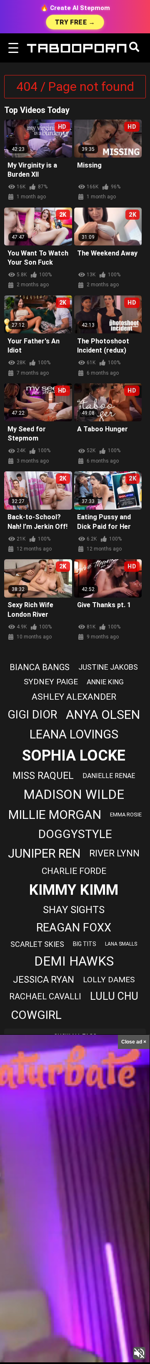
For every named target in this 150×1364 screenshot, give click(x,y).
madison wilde (73, 794)
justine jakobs (108, 667)
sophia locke (73, 755)
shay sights (74, 910)
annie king (105, 682)
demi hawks (74, 961)
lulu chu (114, 996)
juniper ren (44, 853)
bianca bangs (40, 667)
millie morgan (54, 814)
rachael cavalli (45, 996)
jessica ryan (43, 979)
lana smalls (121, 944)
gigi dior (32, 714)
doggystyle (75, 834)
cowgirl (36, 1015)
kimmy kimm (73, 889)
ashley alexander (74, 697)
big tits (84, 944)
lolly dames (109, 979)
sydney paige (51, 681)
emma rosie (126, 814)
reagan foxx (73, 927)
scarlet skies (37, 944)
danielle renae (108, 776)
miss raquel (43, 775)
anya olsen (103, 714)
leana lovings (74, 734)
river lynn (114, 853)
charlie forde (74, 871)
